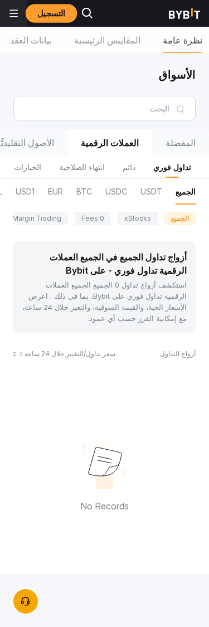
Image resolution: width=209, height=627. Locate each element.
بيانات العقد (31, 40)
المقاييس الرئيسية (107, 40)
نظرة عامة (182, 40)
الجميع (180, 218)
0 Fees (92, 218)
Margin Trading (36, 218)
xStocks (137, 218)
